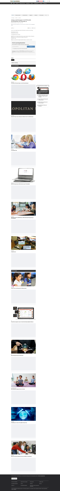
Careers (22, 483)
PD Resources (36, 3)
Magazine (31, 15)
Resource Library (18, 15)
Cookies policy (41, 481)
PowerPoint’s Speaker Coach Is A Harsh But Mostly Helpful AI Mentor (43, 92)
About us (40, 483)
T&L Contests (41, 15)
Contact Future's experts (24, 481)
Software (16, 17)
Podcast (41, 3)
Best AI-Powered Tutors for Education (42, 105)
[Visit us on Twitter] (38, 1)
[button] (48, 1)
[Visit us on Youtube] (40, 1)
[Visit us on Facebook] (36, 1)
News (14, 3)
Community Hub (25, 15)
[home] (11, 3)
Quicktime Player (23, 39)
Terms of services (22, 50)
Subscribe (45, 3)
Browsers (20, 17)
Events (32, 3)
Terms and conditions (14, 481)
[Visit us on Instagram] (39, 1)
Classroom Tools (22, 3)
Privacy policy (32, 481)
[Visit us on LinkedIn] (43, 1)
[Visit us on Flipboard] (42, 1)
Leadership (28, 3)
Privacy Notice (13, 51)
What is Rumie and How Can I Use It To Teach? (43, 102)
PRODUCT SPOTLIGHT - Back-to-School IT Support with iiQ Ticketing (43, 96)
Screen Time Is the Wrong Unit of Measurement (43, 99)
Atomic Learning (14, 22)
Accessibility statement (14, 483)
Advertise (36, 15)
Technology (12, 17)
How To (17, 3)
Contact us (12, 485)
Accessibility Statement (24, 485)
